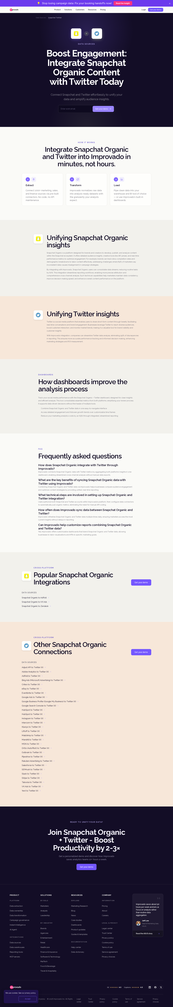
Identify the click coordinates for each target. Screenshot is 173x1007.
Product (57, 10)
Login (144, 10)
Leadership (45, 915)
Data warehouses (17, 947)
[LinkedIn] (149, 987)
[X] (161, 987)
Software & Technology (50, 957)
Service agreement (110, 952)
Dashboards (76, 925)
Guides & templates (79, 934)
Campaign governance (19, 920)
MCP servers (15, 957)
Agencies (44, 933)
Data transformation (18, 915)
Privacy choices (108, 957)
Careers (105, 915)
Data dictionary (77, 952)
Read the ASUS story (144, 933)
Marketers (44, 906)
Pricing (103, 10)
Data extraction (16, 906)
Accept (27, 999)
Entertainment (46, 938)
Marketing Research (79, 906)
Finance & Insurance (48, 952)
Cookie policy (108, 943)
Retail (42, 943)
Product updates (78, 930)
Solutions (68, 10)
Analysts (43, 911)
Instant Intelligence (18, 925)
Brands (43, 928)
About (104, 911)
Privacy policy (108, 938)
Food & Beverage (47, 966)
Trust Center (107, 933)
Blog (73, 911)
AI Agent (13, 930)
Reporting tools (16, 952)
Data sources (15, 943)
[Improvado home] (14, 9)
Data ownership (16, 911)
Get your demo (155, 10)
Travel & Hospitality (48, 971)
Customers (80, 10)
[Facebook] (155, 987)
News (73, 915)
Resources (92, 10)
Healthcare (45, 947)
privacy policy (30, 993)
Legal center (107, 928)
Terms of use (107, 947)
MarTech (43, 961)
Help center (76, 947)
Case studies (76, 920)
